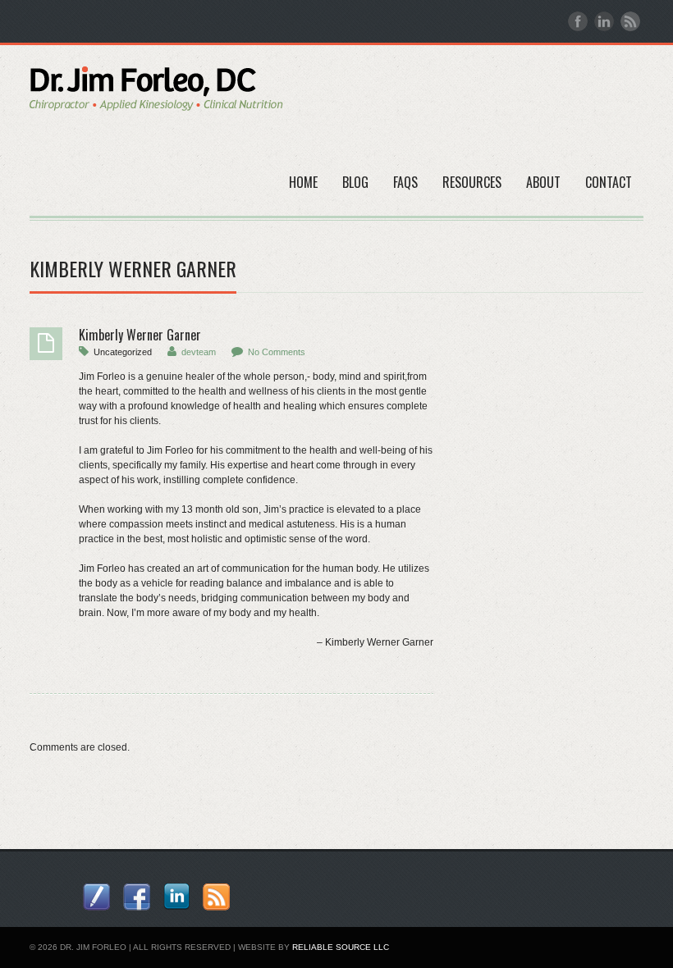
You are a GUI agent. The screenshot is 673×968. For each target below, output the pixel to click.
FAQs (405, 182)
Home (303, 182)
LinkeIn (604, 21)
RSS (630, 21)
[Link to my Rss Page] (216, 897)
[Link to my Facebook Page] (136, 897)
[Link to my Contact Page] (96, 897)
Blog (355, 182)
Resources (471, 182)
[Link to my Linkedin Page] (176, 897)
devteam (198, 352)
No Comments (276, 352)
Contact (608, 182)
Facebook (578, 21)
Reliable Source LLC (340, 947)
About (543, 182)
